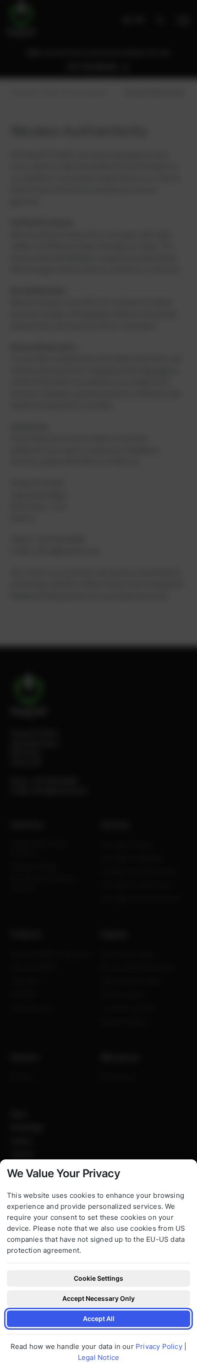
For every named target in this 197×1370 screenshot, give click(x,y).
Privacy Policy (159, 1346)
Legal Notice (98, 1357)
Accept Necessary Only (98, 1298)
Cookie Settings (98, 1278)
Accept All (99, 1318)
